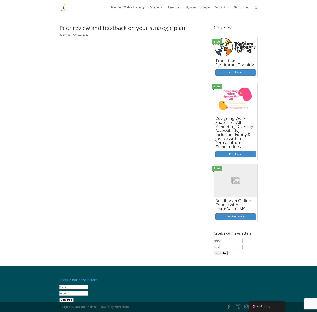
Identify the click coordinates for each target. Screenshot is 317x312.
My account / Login (197, 7)
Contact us (222, 7)
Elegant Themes (86, 307)
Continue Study (236, 216)
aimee (66, 34)
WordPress (121, 307)
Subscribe (220, 253)
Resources (174, 7)
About (237, 7)
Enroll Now (235, 72)
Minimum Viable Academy (128, 7)
